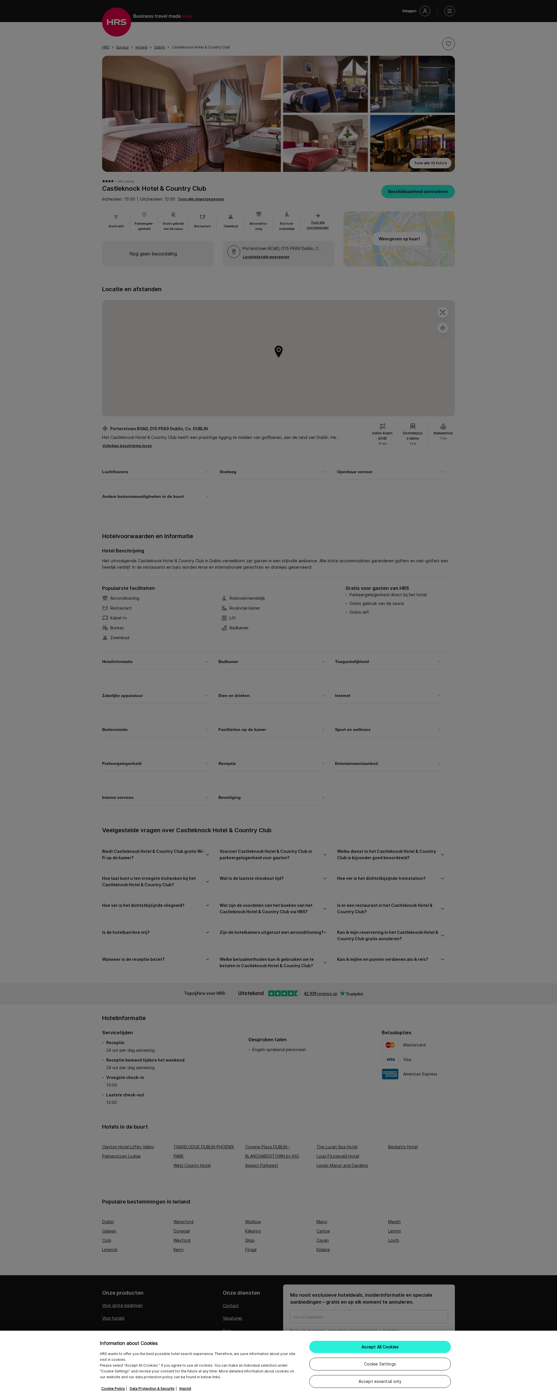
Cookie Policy (113, 1388)
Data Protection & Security (152, 1388)
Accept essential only (380, 1381)
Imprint (185, 1388)
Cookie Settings (380, 1363)
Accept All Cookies (380, 1346)
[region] (278, 1364)
